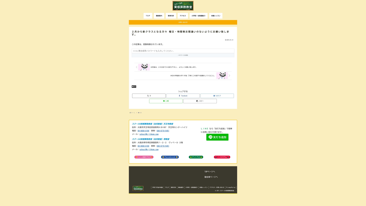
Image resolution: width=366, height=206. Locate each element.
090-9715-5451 (163, 131)
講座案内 (181, 187)
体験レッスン (204, 187)
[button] (200, 101)
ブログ (167, 187)
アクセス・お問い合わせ (217, 187)
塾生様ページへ (211, 177)
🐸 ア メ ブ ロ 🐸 (196, 157)
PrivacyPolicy (230, 187)
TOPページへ (209, 172)
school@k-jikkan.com (149, 134)
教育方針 (173, 187)
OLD (135, 86)
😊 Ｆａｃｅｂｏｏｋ (170, 157)
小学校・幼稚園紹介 (192, 187)
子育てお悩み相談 (157, 187)
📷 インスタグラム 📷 (222, 157)
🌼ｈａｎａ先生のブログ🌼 (144, 157)
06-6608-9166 (143, 131)
